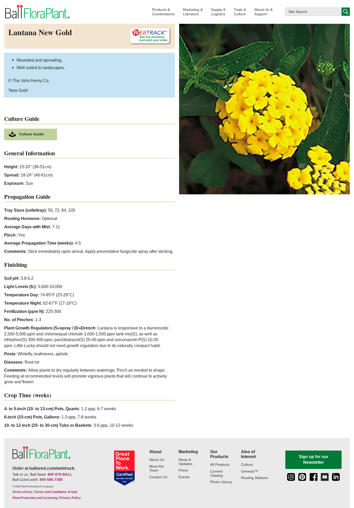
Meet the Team (156, 469)
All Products (220, 465)
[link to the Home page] (37, 12)
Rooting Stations (254, 478)
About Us (156, 460)
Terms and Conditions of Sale (55, 492)
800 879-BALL (60, 474)
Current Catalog (216, 473)
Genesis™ (249, 471)
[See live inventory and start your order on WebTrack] (148, 36)
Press (183, 470)
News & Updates (185, 462)
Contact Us (158, 477)
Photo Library (221, 482)
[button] (163, 11)
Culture (247, 465)
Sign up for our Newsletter (313, 459)
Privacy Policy (70, 498)
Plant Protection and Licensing (34, 498)
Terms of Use (22, 492)
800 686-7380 (51, 479)
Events (184, 477)
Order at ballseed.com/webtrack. (43, 468)
